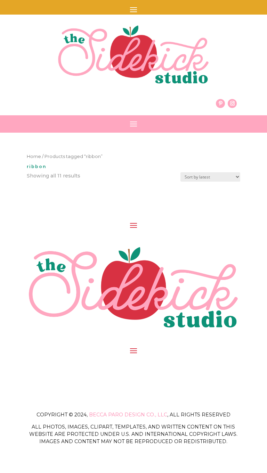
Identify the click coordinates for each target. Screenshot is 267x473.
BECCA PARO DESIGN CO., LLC (128, 415)
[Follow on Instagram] (232, 103)
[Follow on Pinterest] (220, 103)
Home (34, 156)
